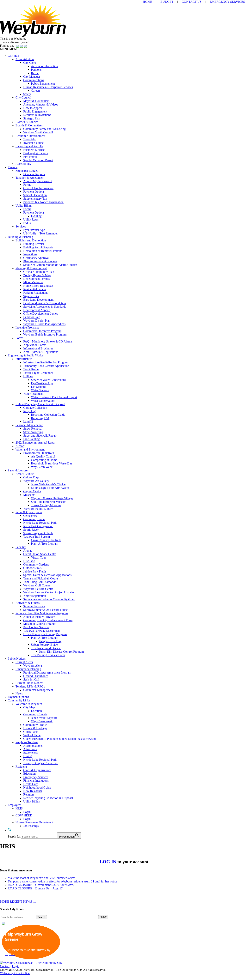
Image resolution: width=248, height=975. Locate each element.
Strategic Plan (31, 118)
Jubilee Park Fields (34, 571)
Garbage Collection (35, 407)
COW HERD (24, 815)
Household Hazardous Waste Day (51, 463)
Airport (20, 446)
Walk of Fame (31, 735)
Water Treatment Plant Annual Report (54, 397)
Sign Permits (31, 296)
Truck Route (31, 369)
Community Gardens (36, 564)
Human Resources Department (34, 822)
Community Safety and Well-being (44, 128)
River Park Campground (38, 526)
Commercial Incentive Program (42, 331)
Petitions (36, 69)
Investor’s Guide (33, 142)
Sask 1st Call (31, 679)
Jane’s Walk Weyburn (44, 717)
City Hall (13, 55)
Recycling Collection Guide (48, 414)
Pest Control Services (36, 627)
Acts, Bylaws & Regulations (40, 352)
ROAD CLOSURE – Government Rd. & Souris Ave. (41, 885)
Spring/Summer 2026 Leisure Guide (45, 609)
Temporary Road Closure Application (46, 365)
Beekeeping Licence (35, 153)
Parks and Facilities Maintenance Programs (42, 613)
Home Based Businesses (38, 285)
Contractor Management (38, 690)
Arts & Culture (25, 473)
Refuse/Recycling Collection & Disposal (40, 404)
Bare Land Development (38, 299)
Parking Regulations (35, 292)
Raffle (35, 73)
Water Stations (40, 390)
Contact (4, 966)
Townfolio (29, 139)
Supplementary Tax (35, 198)
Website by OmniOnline (15, 973)
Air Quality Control (43, 456)
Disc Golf (29, 561)
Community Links (19, 700)
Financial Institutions (36, 780)
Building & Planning (20, 237)
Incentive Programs (27, 327)
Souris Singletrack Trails (38, 533)
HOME (147, 1)
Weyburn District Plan (36, 320)
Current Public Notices (29, 683)
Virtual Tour (38, 557)
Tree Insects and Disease (46, 648)
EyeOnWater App (34, 230)
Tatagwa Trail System (36, 536)
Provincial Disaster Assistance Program (47, 672)
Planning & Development (31, 268)
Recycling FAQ (40, 418)
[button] (9, 49)
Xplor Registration (34, 595)
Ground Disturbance (35, 676)
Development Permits (36, 278)
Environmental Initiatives (38, 453)
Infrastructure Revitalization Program (45, 362)
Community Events (35, 714)
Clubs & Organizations (37, 770)
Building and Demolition (31, 240)
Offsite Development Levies (40, 313)
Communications (33, 80)
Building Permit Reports (38, 247)
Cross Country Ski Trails (46, 540)
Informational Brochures (38, 348)
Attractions (30, 749)
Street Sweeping (33, 432)
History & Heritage (35, 728)
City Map (29, 707)
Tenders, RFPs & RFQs (30, 686)
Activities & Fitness (28, 602)
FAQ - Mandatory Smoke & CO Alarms (47, 341)
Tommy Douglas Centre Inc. (40, 763)
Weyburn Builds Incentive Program (44, 334)
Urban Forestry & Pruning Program (45, 634)
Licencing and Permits (29, 146)
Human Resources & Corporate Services (48, 87)
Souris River (31, 529)
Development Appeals (36, 310)
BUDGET (166, 1)
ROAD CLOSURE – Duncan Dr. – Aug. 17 (35, 888)
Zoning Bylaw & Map (37, 275)
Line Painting (31, 439)
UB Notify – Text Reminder (40, 233)
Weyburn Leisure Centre (38, 588)
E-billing (36, 216)
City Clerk (29, 62)
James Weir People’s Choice (48, 484)
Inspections (30, 254)
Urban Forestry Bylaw (45, 644)
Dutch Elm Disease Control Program (61, 651)
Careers (35, 90)
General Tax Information (38, 188)
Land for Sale (31, 317)
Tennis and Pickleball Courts (40, 578)
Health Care (30, 784)
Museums (29, 494)
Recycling (29, 411)
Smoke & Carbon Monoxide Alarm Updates (50, 264)
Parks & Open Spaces (29, 512)
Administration (25, 59)
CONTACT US (192, 1)
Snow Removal (32, 428)
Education (29, 773)
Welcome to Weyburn (29, 704)
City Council (23, 97)
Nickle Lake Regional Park (40, 522)
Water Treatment (33, 393)
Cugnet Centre (32, 491)
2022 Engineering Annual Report (36, 442)
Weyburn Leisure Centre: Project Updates (48, 592)
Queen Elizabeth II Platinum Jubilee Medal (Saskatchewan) (59, 738)
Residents (21, 766)
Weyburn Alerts (32, 665)
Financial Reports (34, 174)
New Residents (32, 791)
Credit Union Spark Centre (39, 554)
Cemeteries (30, 515)
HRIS (19, 808)
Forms (27, 184)
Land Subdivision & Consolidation (44, 303)
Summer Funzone (34, 606)
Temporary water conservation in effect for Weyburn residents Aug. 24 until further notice (62, 881)
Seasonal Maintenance (29, 425)
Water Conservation (43, 400)
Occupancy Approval (36, 257)
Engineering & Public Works (25, 355)
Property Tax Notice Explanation (43, 202)
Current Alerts (24, 662)
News (19, 693)
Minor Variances (33, 282)
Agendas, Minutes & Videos (40, 104)
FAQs (27, 223)
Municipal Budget (27, 170)
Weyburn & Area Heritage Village (52, 498)
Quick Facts (30, 731)
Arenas (27, 550)
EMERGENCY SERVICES (227, 1)
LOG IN (108, 861)
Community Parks (34, 519)
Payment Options (33, 191)
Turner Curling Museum (46, 505)
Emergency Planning (28, 669)
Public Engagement (43, 83)
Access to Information (44, 66)
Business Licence (34, 149)
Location (36, 710)
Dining (27, 756)
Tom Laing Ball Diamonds (39, 582)
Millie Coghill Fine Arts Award (50, 487)
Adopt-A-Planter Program (39, 616)
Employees (14, 805)
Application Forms (34, 345)
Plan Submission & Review (40, 261)
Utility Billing (24, 205)
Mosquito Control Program (39, 623)
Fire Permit (30, 156)
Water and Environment (30, 449)
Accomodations (32, 745)
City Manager (31, 76)
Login (27, 812)
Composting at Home (44, 460)
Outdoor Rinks (32, 568)
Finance (12, 167)
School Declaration (35, 195)
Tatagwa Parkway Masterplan (41, 630)
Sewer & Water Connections (48, 379)
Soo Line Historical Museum (48, 501)
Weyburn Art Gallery (36, 480)
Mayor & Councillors (36, 101)
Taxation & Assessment (30, 177)
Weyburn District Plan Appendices (44, 324)
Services (21, 226)
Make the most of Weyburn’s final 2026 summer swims (41, 878)
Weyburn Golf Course (36, 585)
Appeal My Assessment (37, 181)
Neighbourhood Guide (37, 787)
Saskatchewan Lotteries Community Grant (49, 599)
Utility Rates (31, 219)
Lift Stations (38, 386)
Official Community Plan (38, 271)
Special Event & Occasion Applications (47, 575)
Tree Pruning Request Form (48, 655)
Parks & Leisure (18, 470)
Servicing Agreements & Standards (44, 306)
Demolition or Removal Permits (42, 250)
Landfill (28, 421)
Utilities (28, 376)
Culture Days (31, 477)
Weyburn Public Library (38, 508)
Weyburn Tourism (27, 742)
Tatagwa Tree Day (50, 641)
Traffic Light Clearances (38, 372)
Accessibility (23, 163)
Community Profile (35, 724)
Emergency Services (35, 777)
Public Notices (17, 658)
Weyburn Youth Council (38, 132)
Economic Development (30, 135)
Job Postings (31, 825)
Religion (28, 794)
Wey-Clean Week (42, 467)
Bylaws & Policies (27, 122)
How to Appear (32, 108)
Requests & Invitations (37, 115)
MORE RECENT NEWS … (18, 901)
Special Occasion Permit (38, 160)
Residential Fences (34, 289)
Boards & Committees (29, 125)
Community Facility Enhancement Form (47, 620)
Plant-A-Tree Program (44, 543)
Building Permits (33, 243)
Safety (27, 94)
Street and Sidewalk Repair (40, 435)
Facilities (21, 547)
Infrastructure (24, 358)
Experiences (30, 752)
